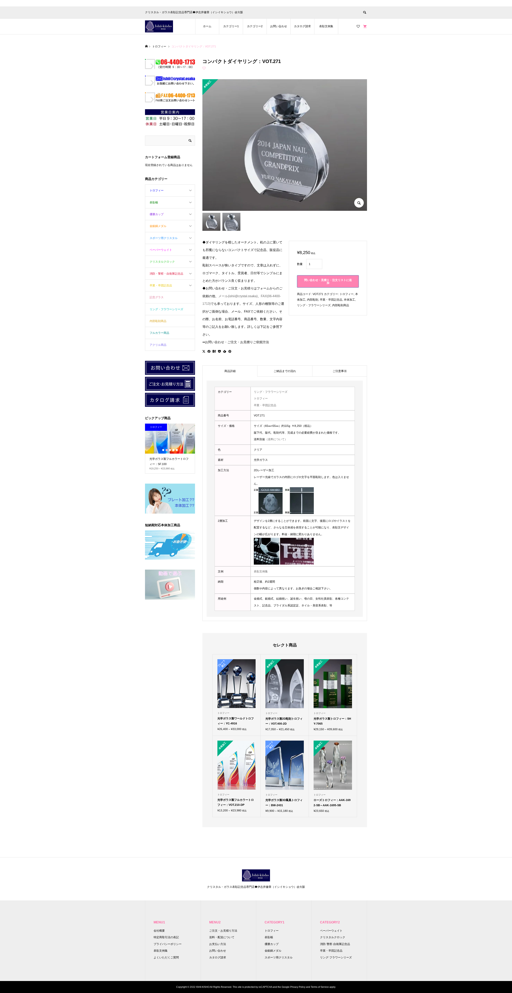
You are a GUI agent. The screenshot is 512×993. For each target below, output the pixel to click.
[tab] (229, 371)
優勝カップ (157, 214)
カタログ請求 (302, 26)
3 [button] (170, 450)
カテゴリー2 (255, 26)
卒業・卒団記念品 (331, 299)
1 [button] (163, 450)
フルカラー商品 (159, 332)
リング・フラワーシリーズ (314, 305)
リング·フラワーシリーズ (336, 957)
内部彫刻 (312, 299)
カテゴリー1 (231, 26)
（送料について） (276, 439)
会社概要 (159, 930)
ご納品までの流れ (285, 371)
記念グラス (157, 297)
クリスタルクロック (162, 261)
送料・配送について (221, 937)
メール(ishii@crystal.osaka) (238, 296)
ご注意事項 (340, 371)
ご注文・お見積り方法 (223, 930)
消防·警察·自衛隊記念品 (335, 944)
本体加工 (349, 299)
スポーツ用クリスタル (164, 238)
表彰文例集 (326, 26)
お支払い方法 (217, 944)
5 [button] (177, 450)
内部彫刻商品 (340, 305)
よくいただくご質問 (166, 957)
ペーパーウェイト (161, 249)
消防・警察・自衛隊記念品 (166, 273)
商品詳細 (230, 371)
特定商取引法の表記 (166, 937)
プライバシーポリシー (168, 944)
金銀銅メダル (158, 226)
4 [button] (173, 450)
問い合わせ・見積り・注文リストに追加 (328, 281)
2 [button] (166, 450)
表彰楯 (154, 202)
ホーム (207, 26)
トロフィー (347, 294)
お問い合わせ (278, 26)
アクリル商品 (158, 344)
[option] (170, 449)
